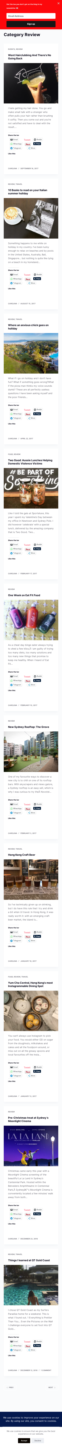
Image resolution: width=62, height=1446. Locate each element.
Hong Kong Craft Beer (21, 854)
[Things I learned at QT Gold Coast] (31, 1285)
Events (11, 49)
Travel (19, 184)
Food (10, 454)
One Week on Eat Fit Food (24, 595)
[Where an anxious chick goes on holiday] (31, 353)
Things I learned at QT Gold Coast (29, 1260)
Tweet (27, 139)
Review (19, 49)
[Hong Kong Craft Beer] (31, 879)
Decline (37, 1440)
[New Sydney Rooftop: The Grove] (31, 751)
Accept (24, 1440)
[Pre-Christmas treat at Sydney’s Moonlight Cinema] (31, 1146)
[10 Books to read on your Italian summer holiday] (31, 218)
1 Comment (46, 1370)
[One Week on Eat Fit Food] (31, 620)
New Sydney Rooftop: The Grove (28, 726)
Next (50, 1387)
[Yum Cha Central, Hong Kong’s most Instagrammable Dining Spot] (31, 1011)
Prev (11, 1387)
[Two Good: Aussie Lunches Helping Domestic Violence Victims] (31, 488)
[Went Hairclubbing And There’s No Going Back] (31, 83)
